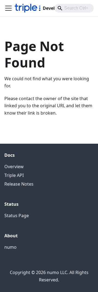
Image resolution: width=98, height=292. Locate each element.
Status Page (16, 216)
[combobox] (74, 8)
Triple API (14, 175)
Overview (14, 167)
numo (10, 247)
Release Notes (18, 184)
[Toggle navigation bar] (8, 8)
